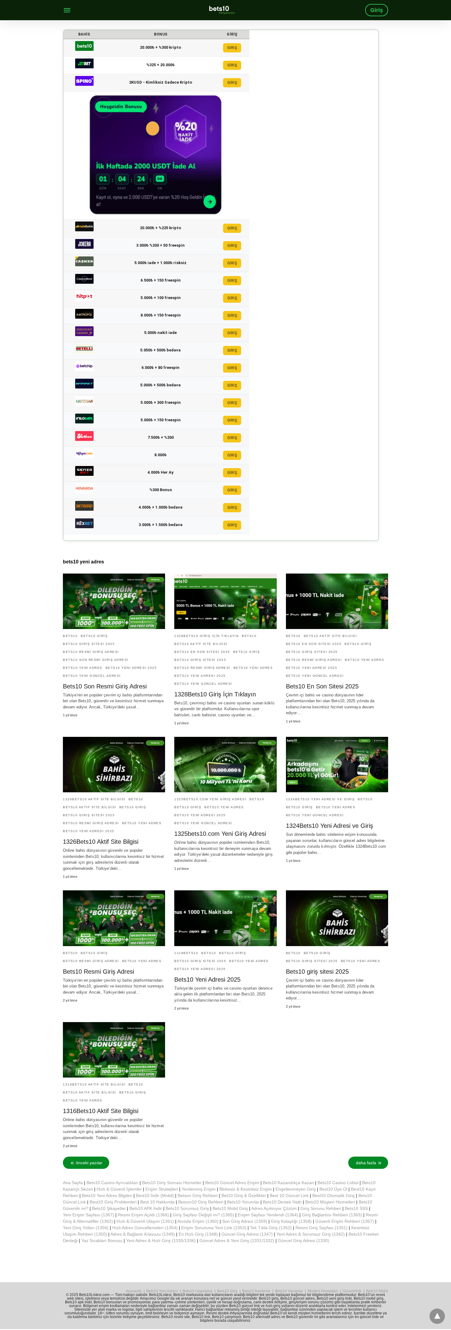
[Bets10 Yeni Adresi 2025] (225, 918)
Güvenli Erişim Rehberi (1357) (344, 1221)
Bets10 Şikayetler (109, 1208)
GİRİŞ (232, 48)
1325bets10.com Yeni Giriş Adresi (210, 799)
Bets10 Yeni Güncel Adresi (92, 675)
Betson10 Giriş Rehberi (200, 1201)
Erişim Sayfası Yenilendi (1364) (268, 1214)
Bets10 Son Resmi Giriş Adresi (96, 659)
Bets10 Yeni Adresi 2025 (207, 979)
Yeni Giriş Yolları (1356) (86, 1227)
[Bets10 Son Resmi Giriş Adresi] (114, 601)
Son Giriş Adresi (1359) (244, 1221)
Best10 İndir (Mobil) (155, 1195)
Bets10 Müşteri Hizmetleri (330, 1201)
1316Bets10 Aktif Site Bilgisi (94, 1084)
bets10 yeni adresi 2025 (131, 667)
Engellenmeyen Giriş (296, 1189)
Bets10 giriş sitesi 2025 (317, 971)
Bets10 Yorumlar (243, 1201)
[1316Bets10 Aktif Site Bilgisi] (114, 1050)
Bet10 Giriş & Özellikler (244, 1195)
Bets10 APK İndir (145, 1208)
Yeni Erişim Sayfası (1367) (88, 1214)
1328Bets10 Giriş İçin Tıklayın (206, 636)
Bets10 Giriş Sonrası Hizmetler (172, 1182)
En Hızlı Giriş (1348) (198, 1234)
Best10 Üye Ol (333, 1189)
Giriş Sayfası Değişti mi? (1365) (203, 1214)
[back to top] (437, 1316)
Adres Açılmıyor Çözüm (274, 1208)
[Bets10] (222, 10)
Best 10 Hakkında (157, 1201)
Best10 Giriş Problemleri (113, 1201)
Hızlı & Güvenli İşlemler (119, 1189)
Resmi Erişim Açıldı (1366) (143, 1214)
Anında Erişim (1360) (197, 1221)
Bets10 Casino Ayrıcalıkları (112, 1182)
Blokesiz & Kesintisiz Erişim (245, 1189)
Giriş (376, 10)
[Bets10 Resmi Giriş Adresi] (114, 918)
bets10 (70, 636)
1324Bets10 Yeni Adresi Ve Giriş (320, 799)
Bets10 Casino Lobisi (338, 1182)
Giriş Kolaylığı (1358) (291, 1221)
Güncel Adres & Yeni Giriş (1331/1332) (236, 1240)
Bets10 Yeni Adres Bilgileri (107, 1195)
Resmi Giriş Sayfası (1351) (321, 1227)
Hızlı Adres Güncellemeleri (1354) (145, 1227)
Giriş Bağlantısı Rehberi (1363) (332, 1214)
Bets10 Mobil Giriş (230, 1208)
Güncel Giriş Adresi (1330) (303, 1240)
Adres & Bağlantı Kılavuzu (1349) (142, 1234)
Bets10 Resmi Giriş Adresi (91, 652)
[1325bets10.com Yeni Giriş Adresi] (225, 764)
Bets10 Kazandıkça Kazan (288, 1182)
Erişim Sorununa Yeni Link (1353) (213, 1227)
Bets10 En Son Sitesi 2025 (202, 652)
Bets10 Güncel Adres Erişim (232, 1182)
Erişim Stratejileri (161, 1189)
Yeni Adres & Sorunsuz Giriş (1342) (310, 1234)
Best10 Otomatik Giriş (333, 1195)
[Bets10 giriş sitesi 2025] (337, 918)
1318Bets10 (186, 953)
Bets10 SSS (356, 1208)
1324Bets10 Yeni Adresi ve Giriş (329, 825)
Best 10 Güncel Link (289, 1195)
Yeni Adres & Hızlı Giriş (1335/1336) (161, 1240)
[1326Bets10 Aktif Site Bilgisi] (114, 764)
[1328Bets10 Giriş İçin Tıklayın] (225, 601)
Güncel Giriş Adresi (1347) (247, 1234)
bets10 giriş (94, 636)
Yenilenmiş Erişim (199, 1189)
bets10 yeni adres (82, 667)
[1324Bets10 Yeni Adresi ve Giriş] (337, 764)
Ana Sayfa (73, 1182)
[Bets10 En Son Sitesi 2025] (337, 601)
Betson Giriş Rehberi (198, 1195)
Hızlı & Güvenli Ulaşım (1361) (145, 1221)
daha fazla (366, 1162)
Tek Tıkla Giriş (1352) (271, 1227)
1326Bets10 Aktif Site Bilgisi (94, 799)
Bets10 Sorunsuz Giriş (187, 1208)
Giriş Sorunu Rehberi (320, 1208)
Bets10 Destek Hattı (282, 1201)
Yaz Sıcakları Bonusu (101, 1240)
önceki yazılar (89, 1162)
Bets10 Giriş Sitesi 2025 (89, 644)
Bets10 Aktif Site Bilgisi (201, 644)
